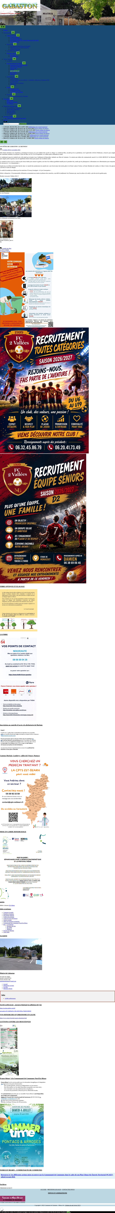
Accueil (5, 30)
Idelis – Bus (10, 100)
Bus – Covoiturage (8, 924)
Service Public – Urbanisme (14, 108)
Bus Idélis (9, 927)
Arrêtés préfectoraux (10, 998)
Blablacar (9, 929)
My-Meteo (12, 905)
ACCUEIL (43, 1189)
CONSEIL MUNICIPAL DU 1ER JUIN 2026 (16, 135)
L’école (9, 87)
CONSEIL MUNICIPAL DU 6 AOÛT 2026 (15, 127)
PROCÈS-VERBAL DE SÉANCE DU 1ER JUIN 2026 (19, 130)
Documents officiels (8, 915)
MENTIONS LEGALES (54, 1189)
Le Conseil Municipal (16, 38)
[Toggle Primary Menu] (2, 26)
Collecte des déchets (8, 917)
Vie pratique (6, 99)
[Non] (70, 1212)
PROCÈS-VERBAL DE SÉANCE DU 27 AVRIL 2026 (19, 133)
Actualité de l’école (15, 90)
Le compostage (14, 81)
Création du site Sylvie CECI (72, 1205)
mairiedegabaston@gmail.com (8, 981)
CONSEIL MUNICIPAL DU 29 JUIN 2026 (15, 131)
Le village (9, 61)
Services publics (11, 111)
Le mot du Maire (14, 37)
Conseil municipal (11, 35)
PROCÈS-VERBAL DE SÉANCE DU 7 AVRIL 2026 (18, 138)
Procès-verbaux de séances (41, 128)
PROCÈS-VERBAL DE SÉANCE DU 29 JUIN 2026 (18, 128)
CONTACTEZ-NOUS (68, 1189)
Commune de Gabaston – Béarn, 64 (10, 13)
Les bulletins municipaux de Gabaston (20, 46)
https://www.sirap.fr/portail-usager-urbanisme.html (13, 1018)
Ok (68, 1212)
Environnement (11, 77)
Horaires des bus (11, 926)
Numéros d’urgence (8, 914)
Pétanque (12, 74)
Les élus (5, 987)
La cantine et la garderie (16, 92)
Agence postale (7, 920)
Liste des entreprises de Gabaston (19, 96)
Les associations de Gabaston (14, 63)
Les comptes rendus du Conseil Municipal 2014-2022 (24, 40)
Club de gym (13, 68)
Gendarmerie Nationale (13, 109)
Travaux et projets (11, 53)
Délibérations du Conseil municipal (19, 47)
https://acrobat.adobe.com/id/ (7, 1008)
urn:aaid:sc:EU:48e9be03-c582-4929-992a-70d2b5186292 (15, 1011)
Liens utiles (6, 932)
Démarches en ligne (8, 985)
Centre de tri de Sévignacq (10, 918)
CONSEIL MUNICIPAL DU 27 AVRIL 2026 (16, 136)
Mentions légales (7, 988)
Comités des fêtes (14, 71)
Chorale (12, 69)
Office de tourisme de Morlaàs (11, 921)
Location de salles (8, 116)
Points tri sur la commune (17, 83)
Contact (5, 120)
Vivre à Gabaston (8, 59)
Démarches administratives (10, 106)
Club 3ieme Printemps (16, 66)
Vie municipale (7, 33)
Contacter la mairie (8, 912)
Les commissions (14, 42)
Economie (9, 94)
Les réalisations (14, 56)
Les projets (13, 55)
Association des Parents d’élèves (18, 65)
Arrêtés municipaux (15, 49)
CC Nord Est (10, 114)
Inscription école (14, 89)
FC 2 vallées (13, 72)
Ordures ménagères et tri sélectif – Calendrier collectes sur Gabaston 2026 (29, 80)
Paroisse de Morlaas (12, 102)
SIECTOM (13, 84)
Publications (10, 44)
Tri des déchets (14, 78)
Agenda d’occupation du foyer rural (16, 118)
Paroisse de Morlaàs (8, 930)
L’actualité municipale (12, 50)
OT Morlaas (10, 103)
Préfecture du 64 (11, 112)
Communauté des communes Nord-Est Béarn (15, 923)
